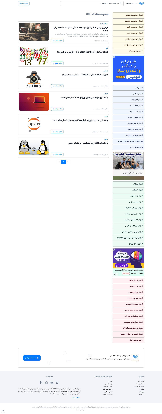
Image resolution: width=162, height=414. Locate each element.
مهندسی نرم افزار (107, 394)
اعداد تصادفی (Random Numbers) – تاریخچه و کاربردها (82, 52)
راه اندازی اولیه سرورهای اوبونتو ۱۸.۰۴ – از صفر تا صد (84, 97)
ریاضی (106, 139)
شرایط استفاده (91, 407)
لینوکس (106, 71)
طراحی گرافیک (108, 392)
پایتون (106, 117)
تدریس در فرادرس (139, 386)
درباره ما (141, 394)
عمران (110, 381)
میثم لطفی (96, 40)
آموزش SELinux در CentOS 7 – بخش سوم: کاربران (85, 75)
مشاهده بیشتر (76, 398)
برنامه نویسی (108, 384)
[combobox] (90, 3)
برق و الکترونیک (107, 389)
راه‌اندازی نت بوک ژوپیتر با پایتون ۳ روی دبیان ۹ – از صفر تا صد (80, 120)
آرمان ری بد (95, 63)
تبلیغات (142, 392)
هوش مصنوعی (107, 386)
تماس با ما (141, 381)
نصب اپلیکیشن (30, 358)
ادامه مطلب (58, 40)
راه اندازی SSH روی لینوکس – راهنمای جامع (88, 143)
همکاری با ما (140, 384)
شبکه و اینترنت (104, 24)
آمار (107, 48)
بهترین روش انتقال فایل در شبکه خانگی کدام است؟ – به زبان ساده (81, 29)
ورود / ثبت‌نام (24, 3)
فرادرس (142, 389)
